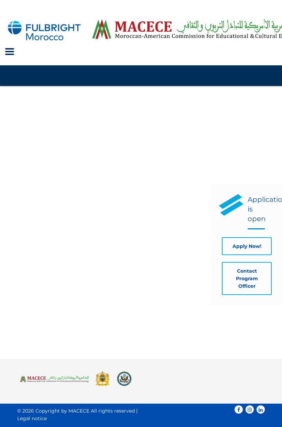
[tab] (38, 194)
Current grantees (33, 331)
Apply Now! (246, 246)
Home (23, 108)
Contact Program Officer (247, 278)
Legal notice (32, 418)
